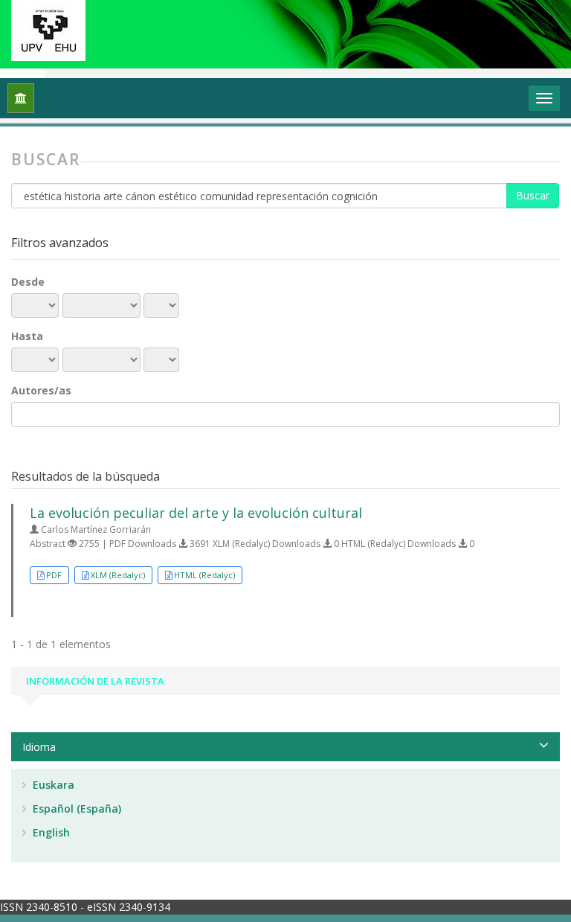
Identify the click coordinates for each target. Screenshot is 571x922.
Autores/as (41, 390)
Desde (28, 282)
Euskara (52, 785)
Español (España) (75, 808)
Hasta (27, 336)
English (50, 832)
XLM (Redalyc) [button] (118, 574)
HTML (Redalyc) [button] (204, 574)
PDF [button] (54, 574)
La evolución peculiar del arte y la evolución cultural (196, 513)
